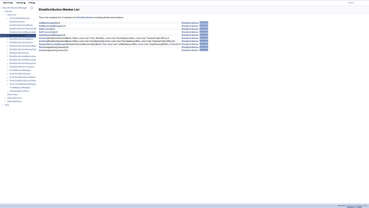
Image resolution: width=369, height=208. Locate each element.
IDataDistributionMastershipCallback (27, 56)
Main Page (8, 3)
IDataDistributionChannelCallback (25, 49)
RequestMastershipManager (52, 44)
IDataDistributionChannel (21, 42)
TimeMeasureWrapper (20, 87)
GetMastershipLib (47, 23)
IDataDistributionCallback (21, 39)
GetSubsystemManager (50, 35)
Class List (11, 15)
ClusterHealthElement (20, 18)
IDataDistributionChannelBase (23, 46)
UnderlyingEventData (19, 91)
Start (41, 47)
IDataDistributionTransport (22, 67)
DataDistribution (17, 22)
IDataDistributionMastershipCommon (27, 60)
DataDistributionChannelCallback (25, 28)
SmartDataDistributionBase (22, 77)
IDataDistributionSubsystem (23, 63)
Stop (41, 50)
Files (31, 3)
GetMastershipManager (50, 26)
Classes (19, 3)
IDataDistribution (17, 35)
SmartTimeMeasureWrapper (23, 84)
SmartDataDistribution (20, 74)
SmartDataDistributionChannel (24, 80)
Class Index (12, 94)
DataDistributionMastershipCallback (26, 32)
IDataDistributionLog (19, 53)
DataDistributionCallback (21, 25)
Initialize (43, 38)
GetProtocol (45, 29)
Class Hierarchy (14, 98)
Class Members (14, 101)
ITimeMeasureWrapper (20, 70)
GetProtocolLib (46, 32)
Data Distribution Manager (15, 8)
